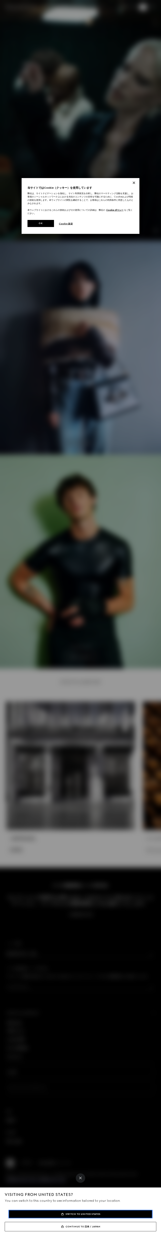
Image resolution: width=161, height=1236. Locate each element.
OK (41, 223)
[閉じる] (134, 182)
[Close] (80, 1178)
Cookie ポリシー (114, 210)
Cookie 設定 (66, 223)
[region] (80, 206)
